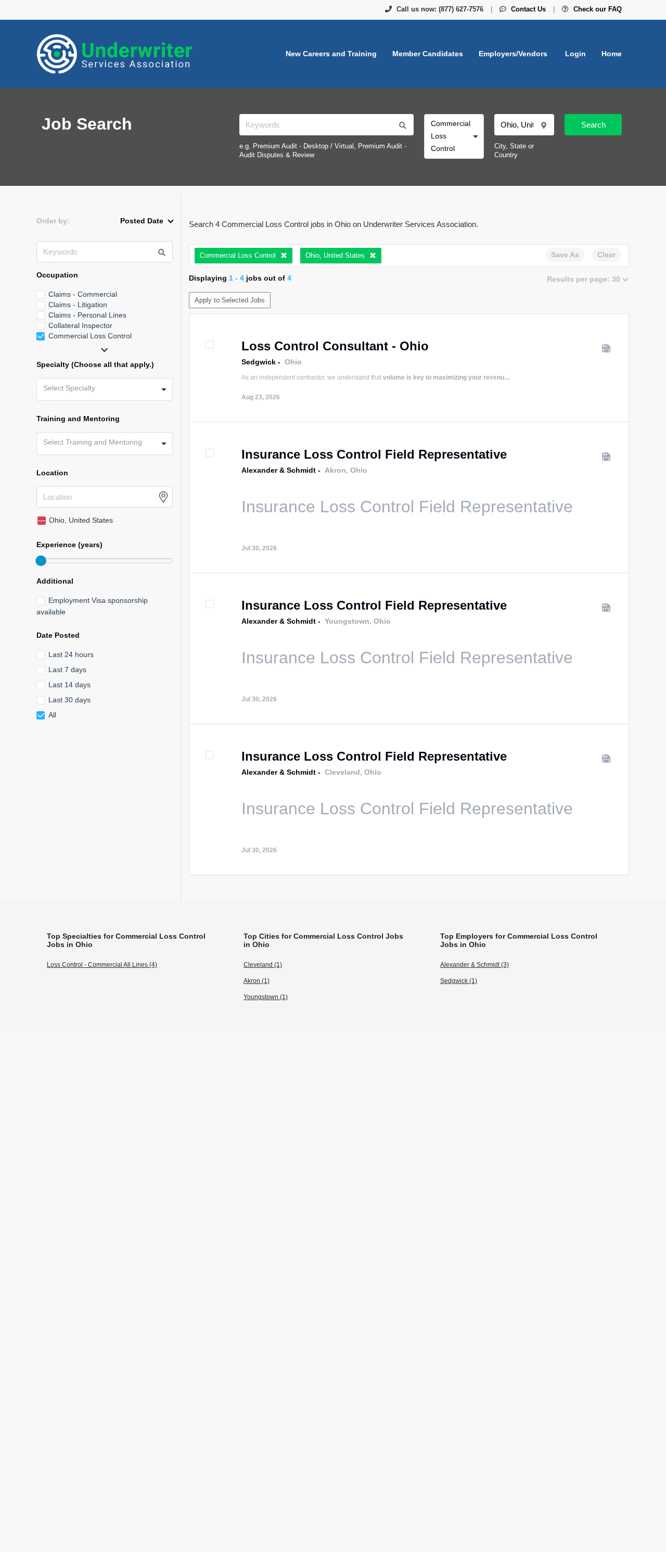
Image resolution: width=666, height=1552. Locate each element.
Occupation (57, 275)
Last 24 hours (71, 654)
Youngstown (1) (266, 997)
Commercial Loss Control (90, 336)
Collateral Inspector (80, 325)
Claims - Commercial (82, 294)
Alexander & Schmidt (278, 470)
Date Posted (58, 635)
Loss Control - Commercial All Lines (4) (102, 964)
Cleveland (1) (263, 964)
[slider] (40, 561)
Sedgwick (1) (458, 981)
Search (593, 124)
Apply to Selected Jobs (230, 300)
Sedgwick (258, 362)
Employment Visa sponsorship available (92, 606)
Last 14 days (69, 684)
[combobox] (454, 136)
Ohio (293, 362)
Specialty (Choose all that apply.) (95, 364)
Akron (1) (257, 981)
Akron (335, 470)
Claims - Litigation (77, 304)
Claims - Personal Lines (87, 315)
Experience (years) (69, 544)
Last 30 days (69, 700)
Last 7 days (67, 669)
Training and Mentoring (78, 418)
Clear (606, 254)
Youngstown (347, 621)
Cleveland (342, 772)
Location (52, 473)
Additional (54, 581)
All (52, 715)
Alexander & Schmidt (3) (474, 964)
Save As (565, 254)
